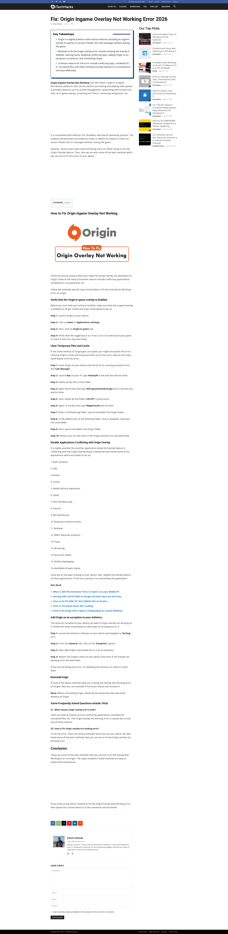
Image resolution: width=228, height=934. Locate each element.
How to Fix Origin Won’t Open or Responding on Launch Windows (87, 610)
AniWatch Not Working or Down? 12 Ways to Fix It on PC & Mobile (165, 65)
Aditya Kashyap (57, 24)
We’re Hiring (173, 932)
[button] (174, 7)
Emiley (155, 71)
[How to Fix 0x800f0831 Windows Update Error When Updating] (145, 125)
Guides (122, 6)
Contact (157, 1)
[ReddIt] (80, 823)
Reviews (166, 6)
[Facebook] (52, 1)
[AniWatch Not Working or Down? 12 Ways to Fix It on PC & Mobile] (145, 67)
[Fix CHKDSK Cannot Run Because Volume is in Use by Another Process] (145, 139)
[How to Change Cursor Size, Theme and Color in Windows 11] (145, 81)
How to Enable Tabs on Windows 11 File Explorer (164, 37)
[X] (60, 1)
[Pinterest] (56, 1)
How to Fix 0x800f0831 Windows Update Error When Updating (164, 123)
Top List (154, 6)
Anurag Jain (157, 43)
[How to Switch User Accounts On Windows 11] (145, 95)
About (150, 1)
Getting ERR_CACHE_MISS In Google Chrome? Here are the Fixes (87, 596)
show (67, 202)
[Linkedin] (74, 823)
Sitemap (164, 932)
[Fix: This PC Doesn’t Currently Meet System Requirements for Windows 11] (145, 109)
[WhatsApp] (58, 823)
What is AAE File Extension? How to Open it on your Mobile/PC (86, 591)
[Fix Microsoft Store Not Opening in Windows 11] (145, 53)
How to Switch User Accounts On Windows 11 (164, 93)
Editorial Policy (154, 932)
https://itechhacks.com (76, 841)
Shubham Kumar (158, 146)
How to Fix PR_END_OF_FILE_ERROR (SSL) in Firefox (80, 601)
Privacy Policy (166, 1)
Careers (175, 1)
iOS (145, 6)
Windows (135, 6)
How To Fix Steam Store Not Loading (73, 606)
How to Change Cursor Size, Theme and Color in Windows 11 (164, 79)
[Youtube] (64, 1)
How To (112, 6)
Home (53, 13)
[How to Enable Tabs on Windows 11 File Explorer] (145, 39)
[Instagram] (69, 853)
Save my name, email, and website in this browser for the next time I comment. (83, 912)
